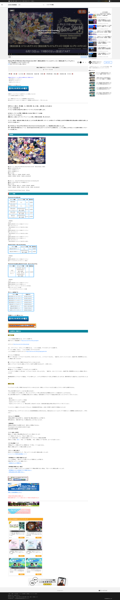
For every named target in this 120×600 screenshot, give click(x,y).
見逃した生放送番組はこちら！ (15, 492)
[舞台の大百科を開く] (16, 73)
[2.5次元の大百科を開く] (44, 73)
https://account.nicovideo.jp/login (21, 344)
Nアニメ (28, 1)
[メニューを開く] (2, 5)
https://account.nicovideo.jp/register (30, 340)
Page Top (60, 590)
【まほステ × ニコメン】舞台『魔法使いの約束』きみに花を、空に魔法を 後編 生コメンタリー (104, 37)
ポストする (81, 62)
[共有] (83, 62)
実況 (26, 1)
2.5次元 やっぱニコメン (97, 61)
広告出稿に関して (11, 598)
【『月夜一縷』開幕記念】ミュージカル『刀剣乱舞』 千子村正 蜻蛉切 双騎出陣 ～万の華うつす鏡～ (104, 20)
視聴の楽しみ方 (10, 595)
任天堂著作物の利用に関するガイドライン (22, 598)
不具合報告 (16, 593)
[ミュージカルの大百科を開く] (24, 73)
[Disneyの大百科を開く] (57, 73)
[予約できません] (78, 62)
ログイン (99, 1)
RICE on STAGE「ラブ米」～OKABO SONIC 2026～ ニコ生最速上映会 (104, 15)
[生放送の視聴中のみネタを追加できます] (9, 57)
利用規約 (28, 593)
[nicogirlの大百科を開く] (38, 73)
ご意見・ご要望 (10, 593)
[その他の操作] (85, 62)
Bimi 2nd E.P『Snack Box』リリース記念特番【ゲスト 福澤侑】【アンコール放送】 (104, 26)
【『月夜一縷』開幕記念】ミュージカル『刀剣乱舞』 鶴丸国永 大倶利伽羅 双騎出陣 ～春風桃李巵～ (104, 48)
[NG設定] (89, 12)
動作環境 (23, 593)
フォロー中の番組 (50, 4)
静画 (13, 1)
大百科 (23, 1)
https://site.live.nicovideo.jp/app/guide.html (36, 351)
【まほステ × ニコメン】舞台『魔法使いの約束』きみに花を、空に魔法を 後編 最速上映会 (104, 32)
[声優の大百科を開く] (11, 73)
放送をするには (17, 595)
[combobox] (31, 5)
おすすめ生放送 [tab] (105, 12)
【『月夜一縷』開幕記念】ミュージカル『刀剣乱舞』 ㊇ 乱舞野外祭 (104, 43)
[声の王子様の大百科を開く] (51, 73)
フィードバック (103, 590)
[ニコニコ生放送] (12, 4)
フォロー (108, 62)
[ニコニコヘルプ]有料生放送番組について (17, 454)
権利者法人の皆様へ (11, 596)
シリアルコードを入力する (48, 69)
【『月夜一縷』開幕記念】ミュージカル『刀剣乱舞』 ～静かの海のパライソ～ (104, 54)
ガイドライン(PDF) (34, 593)
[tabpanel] (100, 35)
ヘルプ (20, 593)
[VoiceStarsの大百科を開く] (65, 73)
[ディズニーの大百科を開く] (72, 73)
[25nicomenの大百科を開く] (32, 73)
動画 (11, 1)
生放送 (16, 1)
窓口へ (18, 439)
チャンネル (20, 1)
